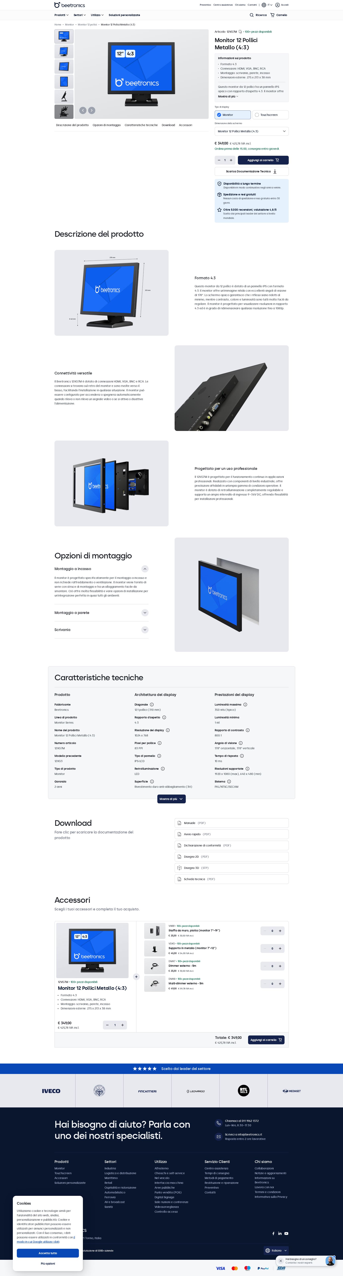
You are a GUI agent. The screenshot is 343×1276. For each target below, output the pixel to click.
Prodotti (59, 15)
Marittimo (111, 1178)
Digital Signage (164, 1197)
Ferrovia (110, 1197)
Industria (110, 1168)
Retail (108, 1182)
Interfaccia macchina (169, 1182)
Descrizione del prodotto (72, 125)
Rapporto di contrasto (229, 730)
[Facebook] (273, 1233)
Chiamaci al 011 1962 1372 (242, 1120)
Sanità (109, 1206)
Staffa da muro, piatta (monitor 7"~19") (194, 930)
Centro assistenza (223, 5)
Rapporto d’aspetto (147, 717)
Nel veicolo (162, 1178)
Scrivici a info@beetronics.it (243, 1134)
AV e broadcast (115, 1202)
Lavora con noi (264, 1187)
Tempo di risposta (226, 755)
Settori (78, 15)
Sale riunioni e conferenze (171, 1202)
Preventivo (205, 5)
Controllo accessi (166, 1211)
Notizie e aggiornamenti (270, 1173)
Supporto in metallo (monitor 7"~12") (192, 948)
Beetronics (69, 5)
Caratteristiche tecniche (141, 125)
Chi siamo (240, 5)
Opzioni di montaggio (107, 125)
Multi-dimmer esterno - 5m (186, 983)
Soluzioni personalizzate (124, 15)
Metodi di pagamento (219, 1178)
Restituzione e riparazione (222, 1182)
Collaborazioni (264, 1168)
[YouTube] (286, 1233)
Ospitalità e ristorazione (120, 1187)
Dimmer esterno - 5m (182, 965)
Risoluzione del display (149, 730)
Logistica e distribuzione (120, 1173)
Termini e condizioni (268, 1192)
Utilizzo (95, 15)
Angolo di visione (226, 743)
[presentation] (83, 110)
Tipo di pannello (145, 755)
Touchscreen (62, 1173)
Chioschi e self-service (170, 1173)
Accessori (185, 125)
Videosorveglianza (167, 1206)
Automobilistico (115, 1192)
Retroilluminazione (147, 768)
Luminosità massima (228, 704)
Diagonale (141, 704)
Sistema (220, 781)
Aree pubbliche (165, 1187)
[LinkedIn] (280, 1233)
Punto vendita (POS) (168, 1192)
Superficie (141, 781)
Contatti (252, 5)
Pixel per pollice (145, 743)
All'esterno (162, 1168)
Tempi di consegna (217, 1173)
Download (168, 125)
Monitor (59, 1168)
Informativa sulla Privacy (271, 1196)
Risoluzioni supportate (229, 768)
